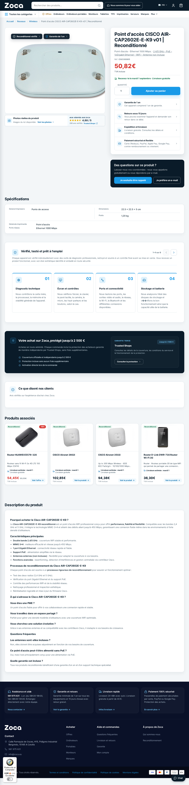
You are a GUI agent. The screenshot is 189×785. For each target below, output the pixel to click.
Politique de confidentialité (84, 772)
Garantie (101, 746)
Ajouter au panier (156, 90)
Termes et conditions (59, 772)
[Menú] (15, 759)
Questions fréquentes (107, 734)
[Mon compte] (173, 5)
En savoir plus (152, 709)
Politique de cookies (110, 772)
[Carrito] (181, 5)
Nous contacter (16, 709)
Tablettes (104, 14)
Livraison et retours (106, 740)
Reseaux (21, 21)
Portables (70, 746)
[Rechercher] (99, 5)
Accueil (10, 21)
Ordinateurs (58, 14)
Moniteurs (93, 14)
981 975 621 (13, 696)
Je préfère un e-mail (167, 180)
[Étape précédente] (166, 252)
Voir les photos (45, 122)
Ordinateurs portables (76, 14)
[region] (94, 293)
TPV (113, 14)
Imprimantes (122, 14)
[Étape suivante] (174, 252)
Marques (145, 14)
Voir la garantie (61, 709)
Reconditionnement (152, 740)
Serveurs (135, 14)
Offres (69, 734)
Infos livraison (107, 709)
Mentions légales (131, 772)
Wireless (33, 21)
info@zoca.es (15, 754)
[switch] (10, 779)
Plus (153, 14)
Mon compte (103, 752)
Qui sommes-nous (151, 734)
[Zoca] (14, 5)
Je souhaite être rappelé (133, 180)
